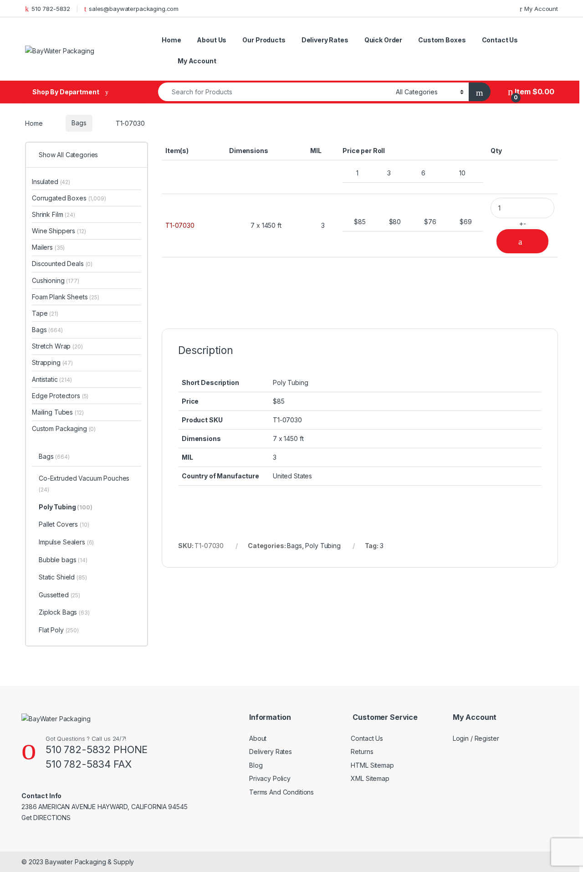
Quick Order (383, 40)
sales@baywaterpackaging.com (134, 8)
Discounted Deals (62, 263)
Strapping (52, 362)
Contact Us (500, 40)
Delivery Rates (325, 40)
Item (534, 91)
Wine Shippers (59, 231)
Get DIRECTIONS (46, 817)
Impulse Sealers (66, 542)
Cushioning (55, 280)
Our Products (263, 40)
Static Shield (63, 577)
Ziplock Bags (64, 612)
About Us (211, 40)
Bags (79, 123)
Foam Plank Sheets (65, 297)
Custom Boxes (441, 40)
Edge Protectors (60, 396)
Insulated (51, 181)
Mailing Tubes (58, 412)
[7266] (522, 241)
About (257, 738)
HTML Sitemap (372, 765)
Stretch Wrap (57, 346)
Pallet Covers (64, 524)
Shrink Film (53, 214)
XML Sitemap (370, 778)
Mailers (48, 247)
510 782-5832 (50, 8)
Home (171, 40)
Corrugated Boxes (69, 198)
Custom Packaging (64, 428)
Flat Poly (59, 630)
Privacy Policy (270, 778)
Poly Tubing (322, 545)
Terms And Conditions (281, 792)
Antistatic (52, 379)
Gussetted (59, 595)
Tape (45, 313)
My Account (541, 8)
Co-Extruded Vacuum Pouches (84, 483)
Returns (362, 751)
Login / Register (476, 738)
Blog (255, 765)
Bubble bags (63, 560)
